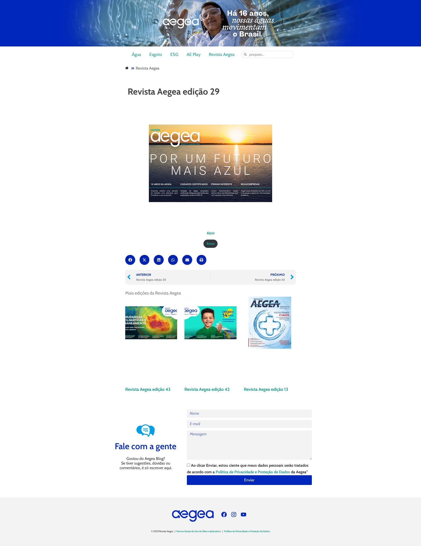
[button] (130, 260)
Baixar (211, 243)
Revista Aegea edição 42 (207, 389)
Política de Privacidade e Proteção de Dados (253, 472)
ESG (174, 54)
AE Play (194, 54)
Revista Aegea (222, 54)
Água (136, 54)
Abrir (211, 233)
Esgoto (155, 54)
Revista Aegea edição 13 (266, 389)
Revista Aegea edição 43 (148, 389)
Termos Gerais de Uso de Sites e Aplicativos (198, 531)
